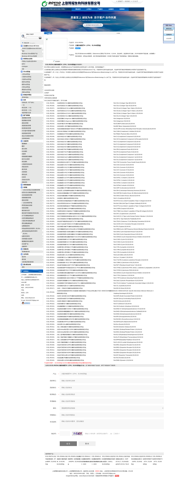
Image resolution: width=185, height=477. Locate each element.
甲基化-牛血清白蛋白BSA (29, 61)
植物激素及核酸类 (27, 156)
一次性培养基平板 (27, 203)
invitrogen (25, 66)
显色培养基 (25, 123)
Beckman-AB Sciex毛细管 (29, 56)
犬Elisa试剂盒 (26, 87)
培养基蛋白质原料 (27, 239)
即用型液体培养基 (27, 205)
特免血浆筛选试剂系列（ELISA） (31, 228)
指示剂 (24, 257)
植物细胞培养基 (26, 197)
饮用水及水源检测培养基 (29, 192)
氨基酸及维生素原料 (28, 241)
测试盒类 (24, 174)
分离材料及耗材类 (27, 164)
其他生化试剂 (26, 179)
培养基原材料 (26, 138)
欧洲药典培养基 (26, 128)
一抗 (23, 105)
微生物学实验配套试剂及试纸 (30, 213)
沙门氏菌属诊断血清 (28, 215)
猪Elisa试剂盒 (26, 84)
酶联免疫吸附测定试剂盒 (75, 363)
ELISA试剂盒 (58, 363)
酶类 (23, 146)
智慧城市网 (98, 476)
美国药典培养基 (26, 125)
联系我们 (122, 9)
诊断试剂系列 (26, 236)
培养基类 (24, 172)
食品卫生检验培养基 (28, 136)
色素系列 (24, 246)
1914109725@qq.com (108, 473)
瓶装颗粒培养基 (26, 120)
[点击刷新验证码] (77, 433)
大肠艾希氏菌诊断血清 (28, 221)
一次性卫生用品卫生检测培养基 (31, 190)
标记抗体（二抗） (27, 110)
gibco (23, 64)
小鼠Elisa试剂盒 (26, 76)
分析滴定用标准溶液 (28, 262)
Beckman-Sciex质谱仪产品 (29, 53)
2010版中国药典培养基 (28, 130)
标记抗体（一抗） (27, 107)
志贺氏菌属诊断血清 (28, 218)
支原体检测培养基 (27, 195)
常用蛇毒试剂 (26, 251)
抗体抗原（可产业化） (28, 102)
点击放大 (57, 61)
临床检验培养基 (26, 133)
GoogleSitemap (70, 476)
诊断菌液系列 (26, 226)
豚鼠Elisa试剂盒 (26, 89)
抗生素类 (24, 151)
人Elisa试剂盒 (26, 74)
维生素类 (24, 161)
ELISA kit (65, 363)
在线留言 (111, 9)
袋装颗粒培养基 (26, 118)
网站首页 (78, 9)
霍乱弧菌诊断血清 (27, 223)
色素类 (24, 154)
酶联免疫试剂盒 (87, 363)
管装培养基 (25, 208)
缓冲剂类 (24, 169)
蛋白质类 (24, 148)
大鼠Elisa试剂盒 (26, 79)
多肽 (23, 267)
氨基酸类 (24, 143)
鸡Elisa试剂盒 (26, 92)
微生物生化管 (26, 210)
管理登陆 (104, 476)
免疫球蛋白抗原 (26, 112)
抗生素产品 (25, 244)
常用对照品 (25, 97)
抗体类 (24, 177)
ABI (23, 69)
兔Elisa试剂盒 (26, 82)
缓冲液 (24, 259)
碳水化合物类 (26, 159)
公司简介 (89, 9)
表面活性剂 (25, 167)
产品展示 (100, 9)
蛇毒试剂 (24, 182)
